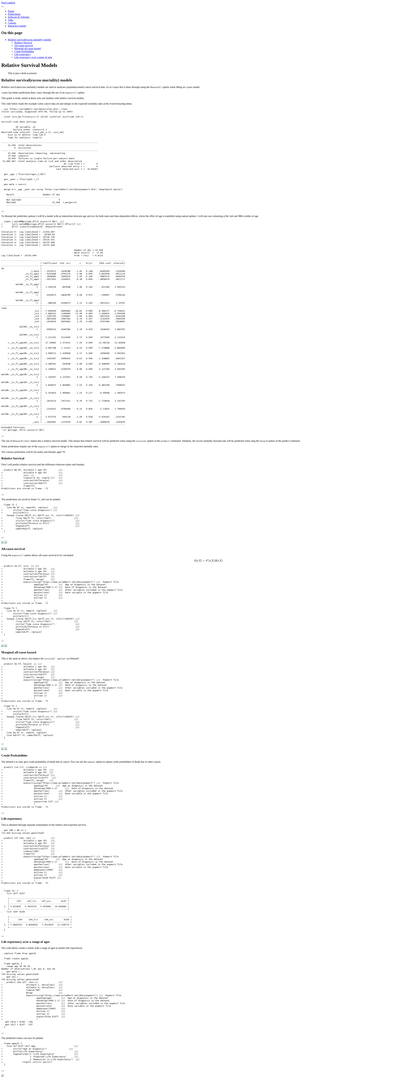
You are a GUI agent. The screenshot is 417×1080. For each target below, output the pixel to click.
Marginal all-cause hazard (27, 48)
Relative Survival (23, 42)
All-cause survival (23, 45)
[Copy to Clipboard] (2, 211)
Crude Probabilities (24, 51)
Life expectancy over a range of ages (33, 57)
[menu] (2, 6)
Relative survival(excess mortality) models (29, 39)
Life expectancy (22, 54)
